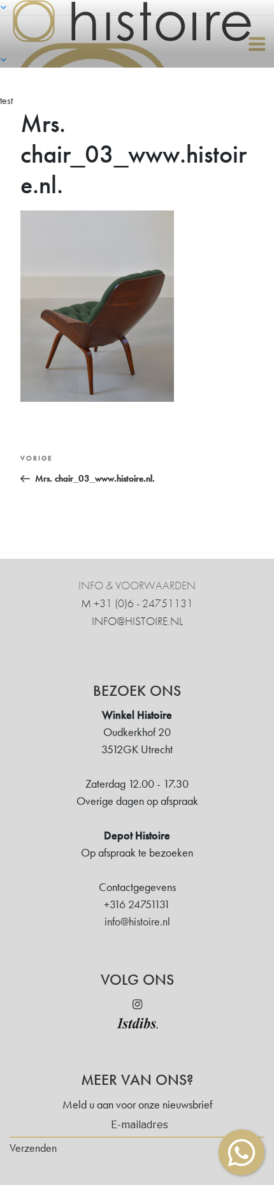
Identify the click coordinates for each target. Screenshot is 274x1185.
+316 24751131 (137, 904)
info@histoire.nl (137, 621)
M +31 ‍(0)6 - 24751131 (137, 603)
